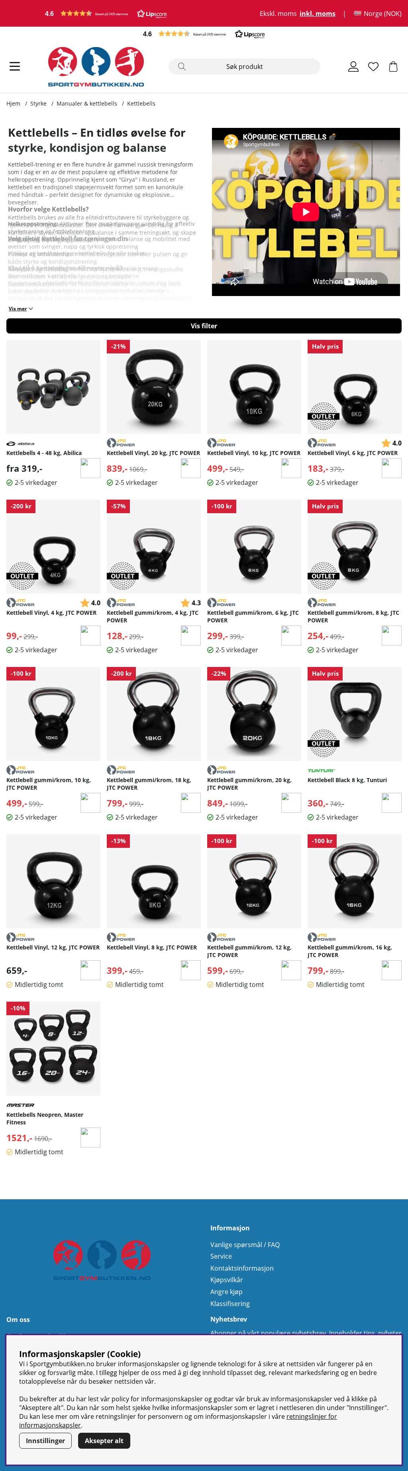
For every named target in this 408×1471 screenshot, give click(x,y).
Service (221, 1256)
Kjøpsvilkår (226, 1280)
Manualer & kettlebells (87, 103)
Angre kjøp (226, 1292)
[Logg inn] (353, 66)
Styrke (38, 103)
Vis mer (18, 308)
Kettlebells (141, 103)
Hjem (13, 103)
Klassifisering (230, 1304)
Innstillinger (45, 1440)
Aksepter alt (104, 1440)
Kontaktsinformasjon (242, 1268)
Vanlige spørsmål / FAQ (245, 1245)
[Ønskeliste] (373, 66)
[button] (106, 13)
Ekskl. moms (278, 13)
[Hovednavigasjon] (14, 66)
